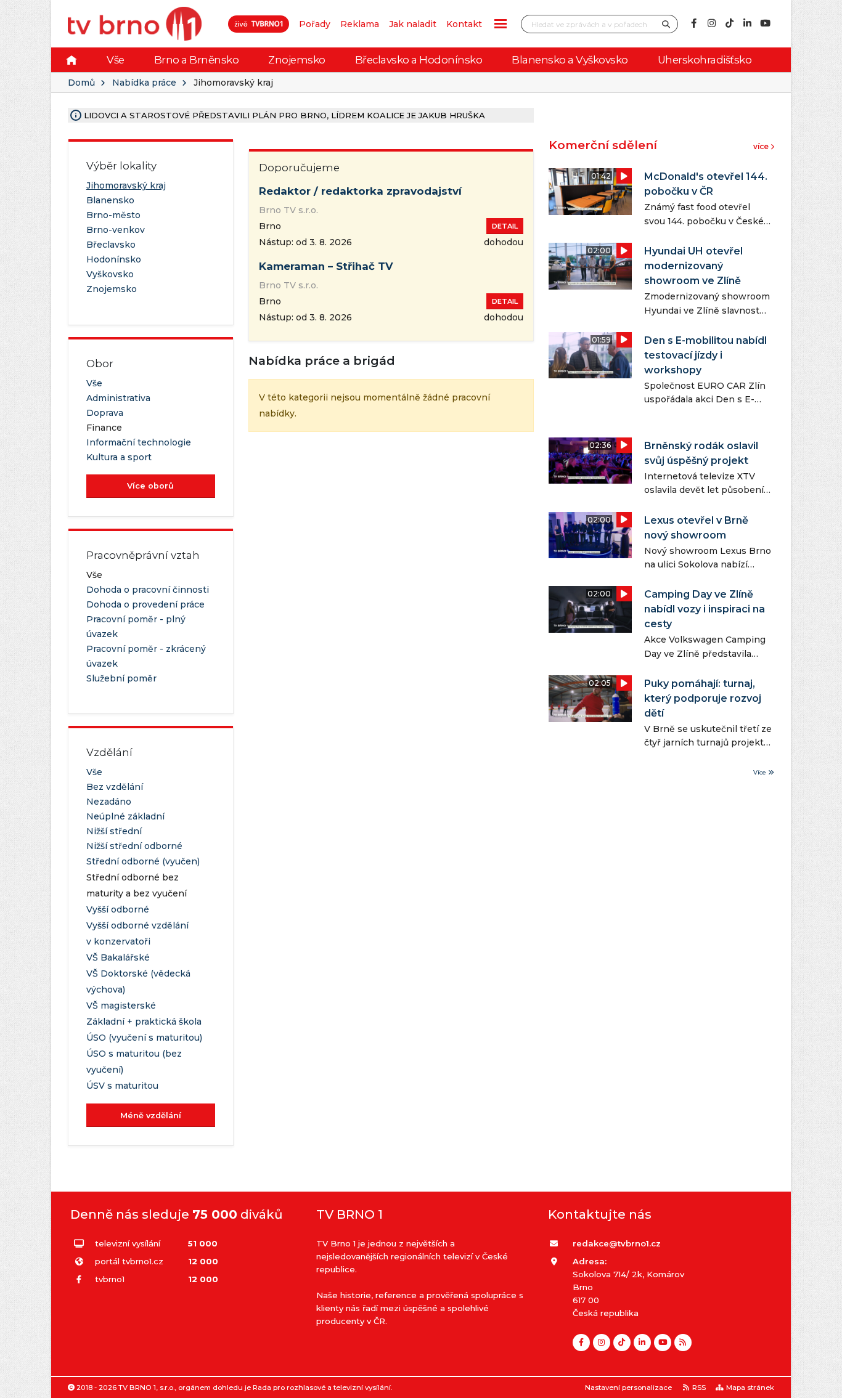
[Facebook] (693, 23)
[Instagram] (711, 23)
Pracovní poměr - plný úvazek (136, 627)
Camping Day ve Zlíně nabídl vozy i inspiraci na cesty (704, 609)
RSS (699, 1387)
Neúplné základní (125, 816)
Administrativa (118, 398)
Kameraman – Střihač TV (326, 266)
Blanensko (110, 200)
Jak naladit (412, 24)
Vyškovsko (110, 274)
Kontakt (464, 24)
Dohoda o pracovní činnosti (147, 589)
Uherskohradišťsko (705, 60)
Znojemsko (296, 60)
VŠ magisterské (121, 1005)
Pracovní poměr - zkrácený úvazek (146, 656)
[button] (500, 23)
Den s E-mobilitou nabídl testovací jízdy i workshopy (705, 355)
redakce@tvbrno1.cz (617, 1243)
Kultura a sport (119, 457)
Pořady (314, 24)
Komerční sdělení (603, 145)
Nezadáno (108, 801)
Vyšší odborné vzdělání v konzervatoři (137, 933)
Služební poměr (121, 678)
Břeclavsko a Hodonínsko (419, 60)
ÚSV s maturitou (122, 1085)
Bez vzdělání (114, 786)
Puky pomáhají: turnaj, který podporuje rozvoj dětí (702, 698)
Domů (81, 82)
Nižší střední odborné (134, 845)
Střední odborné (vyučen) (143, 861)
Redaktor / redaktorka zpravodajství (360, 191)
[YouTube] (765, 23)
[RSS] (683, 1342)
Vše (116, 60)
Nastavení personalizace (628, 1387)
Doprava (104, 412)
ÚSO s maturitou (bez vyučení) (134, 1061)
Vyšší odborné (117, 909)
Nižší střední (114, 831)
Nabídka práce (144, 82)
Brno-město (113, 215)
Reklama (359, 24)
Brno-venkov (115, 229)
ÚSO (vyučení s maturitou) (144, 1037)
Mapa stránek (750, 1387)
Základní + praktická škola (144, 1021)
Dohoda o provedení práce (145, 604)
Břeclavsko (111, 244)
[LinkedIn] (747, 23)
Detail (505, 226)
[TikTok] (729, 23)
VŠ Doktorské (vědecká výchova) (138, 981)
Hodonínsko (113, 259)
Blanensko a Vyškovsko (570, 60)
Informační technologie (138, 442)
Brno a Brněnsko (196, 60)
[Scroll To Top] (820, 1384)
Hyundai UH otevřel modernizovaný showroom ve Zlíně (693, 266)
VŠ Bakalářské (118, 957)
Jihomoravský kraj (126, 185)
